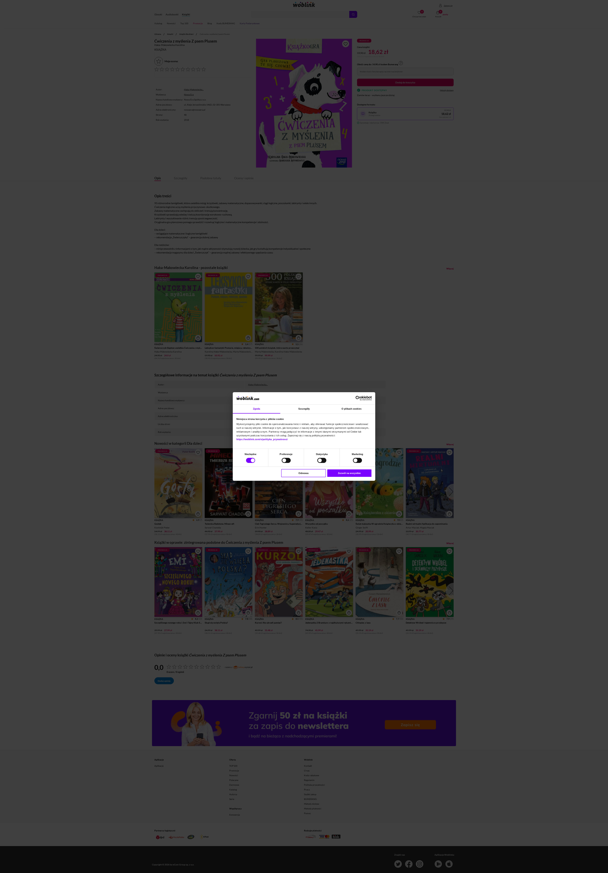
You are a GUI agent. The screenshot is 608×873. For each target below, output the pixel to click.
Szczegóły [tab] (304, 408)
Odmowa (303, 473)
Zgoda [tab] (256, 408)
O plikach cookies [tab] (351, 408)
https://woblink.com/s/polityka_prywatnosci (262, 439)
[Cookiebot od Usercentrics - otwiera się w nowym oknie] (358, 398)
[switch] (286, 460)
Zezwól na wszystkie (349, 473)
